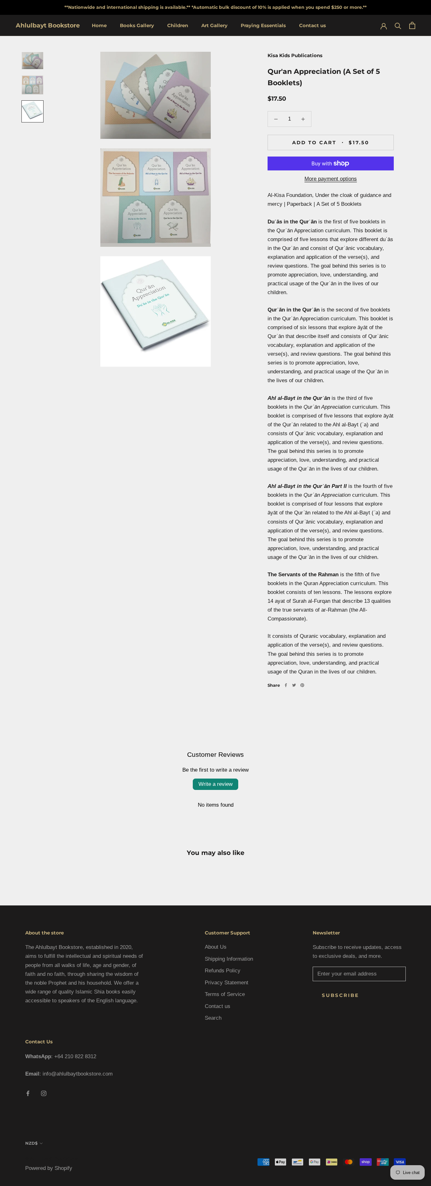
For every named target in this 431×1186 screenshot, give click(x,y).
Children (177, 25)
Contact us (312, 25)
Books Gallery (137, 25)
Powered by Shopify (48, 1168)
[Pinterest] (302, 685)
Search (213, 1018)
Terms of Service (225, 994)
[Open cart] (412, 25)
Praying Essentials (263, 25)
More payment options (330, 179)
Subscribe (340, 995)
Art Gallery (214, 25)
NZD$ (31, 1143)
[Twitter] (294, 685)
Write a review (215, 784)
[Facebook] (286, 685)
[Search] (398, 25)
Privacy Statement (226, 983)
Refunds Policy (222, 971)
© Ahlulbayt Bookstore (51, 1158)
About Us (216, 947)
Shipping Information (229, 959)
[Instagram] (43, 1093)
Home (99, 25)
